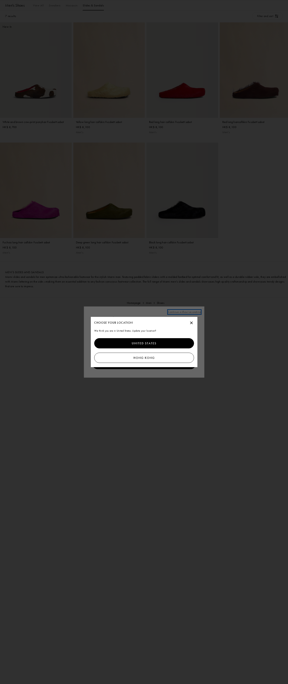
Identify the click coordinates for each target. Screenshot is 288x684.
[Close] (191, 323)
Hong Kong (144, 358)
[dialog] (144, 342)
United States (144, 343)
